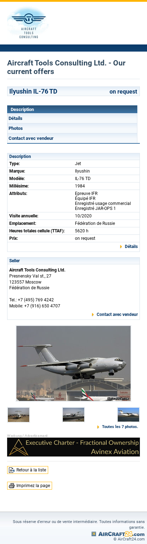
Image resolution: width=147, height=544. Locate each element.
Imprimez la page (33, 485)
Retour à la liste (31, 470)
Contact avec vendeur (31, 138)
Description (22, 109)
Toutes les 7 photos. (120, 426)
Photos (16, 128)
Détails (15, 118)
